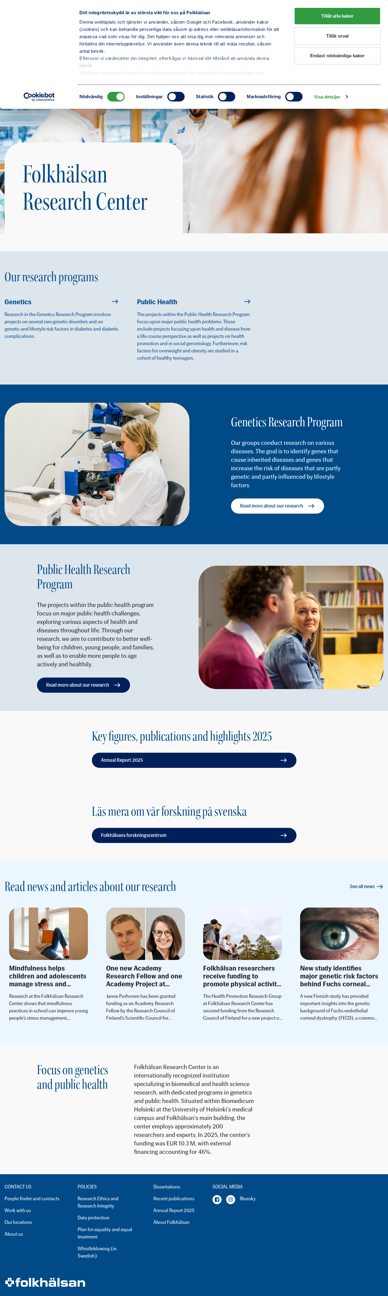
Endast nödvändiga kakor (337, 55)
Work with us (18, 1210)
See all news (362, 886)
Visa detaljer (327, 96)
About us (14, 1234)
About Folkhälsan (171, 1222)
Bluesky (248, 1198)
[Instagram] (230, 1199)
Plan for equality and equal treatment (105, 1233)
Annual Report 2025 (122, 760)
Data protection (93, 1218)
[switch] (176, 97)
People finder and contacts (32, 1198)
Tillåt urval (337, 35)
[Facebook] (217, 1199)
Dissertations (166, 1187)
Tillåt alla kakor (337, 15)
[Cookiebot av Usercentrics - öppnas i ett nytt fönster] (39, 97)
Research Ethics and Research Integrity (98, 1202)
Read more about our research (271, 506)
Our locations (18, 1222)
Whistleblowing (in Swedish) (97, 1252)
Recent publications (173, 1198)
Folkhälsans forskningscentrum (133, 835)
